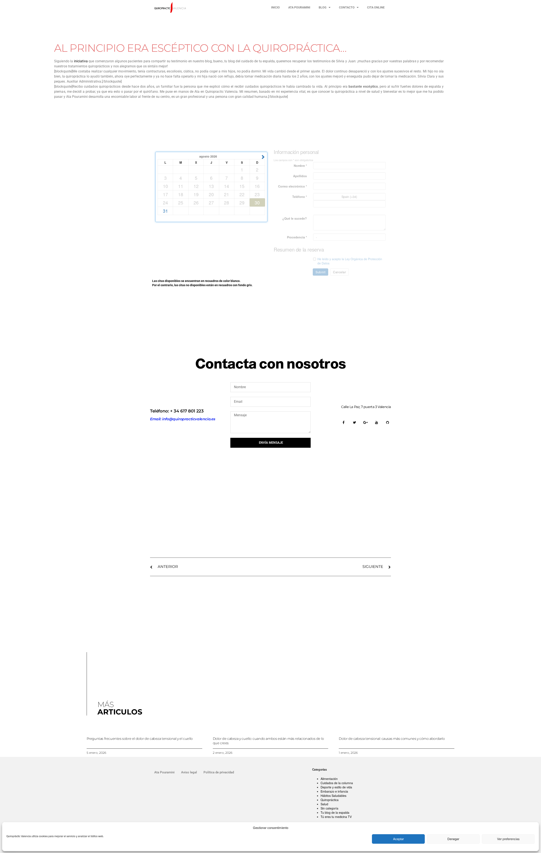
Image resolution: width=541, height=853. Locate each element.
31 (165, 211)
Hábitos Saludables (333, 795)
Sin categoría (329, 808)
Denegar (453, 839)
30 (257, 202)
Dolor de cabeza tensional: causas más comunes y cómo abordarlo (392, 739)
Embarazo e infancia (334, 791)
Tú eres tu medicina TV (336, 817)
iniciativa (81, 61)
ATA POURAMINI (299, 7)
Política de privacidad (219, 772)
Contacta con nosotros (270, 363)
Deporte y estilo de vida (336, 787)
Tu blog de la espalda (335, 812)
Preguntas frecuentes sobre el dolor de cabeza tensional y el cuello (140, 739)
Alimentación (329, 779)
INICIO (275, 7)
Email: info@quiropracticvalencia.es (182, 419)
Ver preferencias (508, 839)
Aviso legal (189, 772)
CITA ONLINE (376, 7)
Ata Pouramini (164, 772)
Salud (324, 804)
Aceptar (398, 839)
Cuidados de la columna (337, 783)
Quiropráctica (330, 800)
